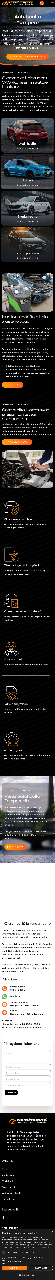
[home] (17, 3)
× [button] (52, 1232)
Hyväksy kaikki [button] (14, 1268)
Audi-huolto (8, 1175)
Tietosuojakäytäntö (43, 1247)
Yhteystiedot (8, 1199)
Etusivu (5, 1169)
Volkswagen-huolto (12, 1193)
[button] (52, 3)
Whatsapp (15, 996)
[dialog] (27, 1254)
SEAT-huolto (8, 1181)
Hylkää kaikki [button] (41, 1268)
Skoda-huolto (9, 1187)
